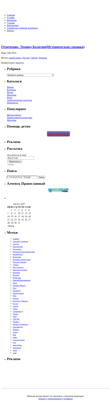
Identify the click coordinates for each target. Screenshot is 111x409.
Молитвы (11, 95)
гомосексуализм (19, 340)
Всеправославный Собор (22, 260)
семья (15, 350)
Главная (11, 15)
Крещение (16, 273)
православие (15, 58)
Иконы (10, 87)
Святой (34, 58)
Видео (10, 92)
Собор (15, 309)
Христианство (18, 327)
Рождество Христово (20, 301)
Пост (14, 288)
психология (17, 348)
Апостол (16, 244)
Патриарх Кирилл (19, 286)
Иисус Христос (18, 267)
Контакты (12, 20)
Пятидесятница (18, 293)
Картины (11, 90)
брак (14, 335)
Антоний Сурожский (20, 241)
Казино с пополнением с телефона (55, 398)
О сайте (11, 17)
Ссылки (11, 23)
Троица (15, 314)
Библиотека (12, 25)
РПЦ (14, 296)
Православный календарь (19, 117)
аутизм (15, 332)
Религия (16, 298)
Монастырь (17, 278)
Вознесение (17, 257)
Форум (10, 30)
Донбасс (16, 265)
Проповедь (17, 291)
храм (14, 353)
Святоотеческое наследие (19, 100)
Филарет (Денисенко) (20, 324)
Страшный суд (18, 311)
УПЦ (15, 317)
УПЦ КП (16, 319)
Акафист (16, 239)
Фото (9, 97)
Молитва (16, 275)
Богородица (17, 249)
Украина (16, 322)
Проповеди (12, 103)
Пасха (15, 283)
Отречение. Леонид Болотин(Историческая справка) (43, 47)
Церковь (43, 58)
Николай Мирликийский (21, 280)
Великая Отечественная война (24, 252)
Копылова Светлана (20, 270)
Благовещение (18, 247)
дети (14, 343)
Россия (25, 58)
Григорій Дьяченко (19, 262)
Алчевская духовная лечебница (22, 28)
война (15, 337)
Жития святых (14, 115)
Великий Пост (18, 254)
